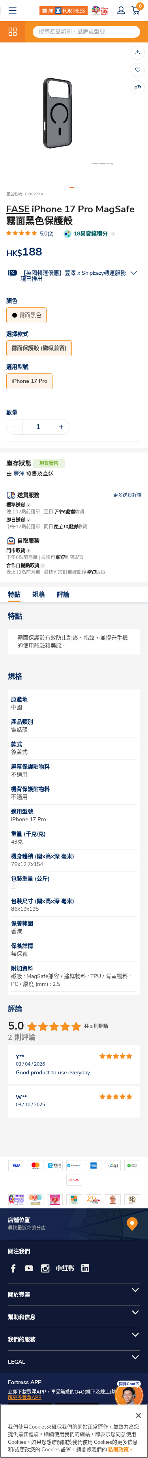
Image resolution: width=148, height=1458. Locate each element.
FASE (18, 209)
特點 (14, 594)
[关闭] (138, 1415)
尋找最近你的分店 (27, 1228)
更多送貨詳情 (127, 495)
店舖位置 (19, 1220)
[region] (74, 1431)
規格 (38, 594)
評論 (63, 594)
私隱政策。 (121, 1449)
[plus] (61, 426)
